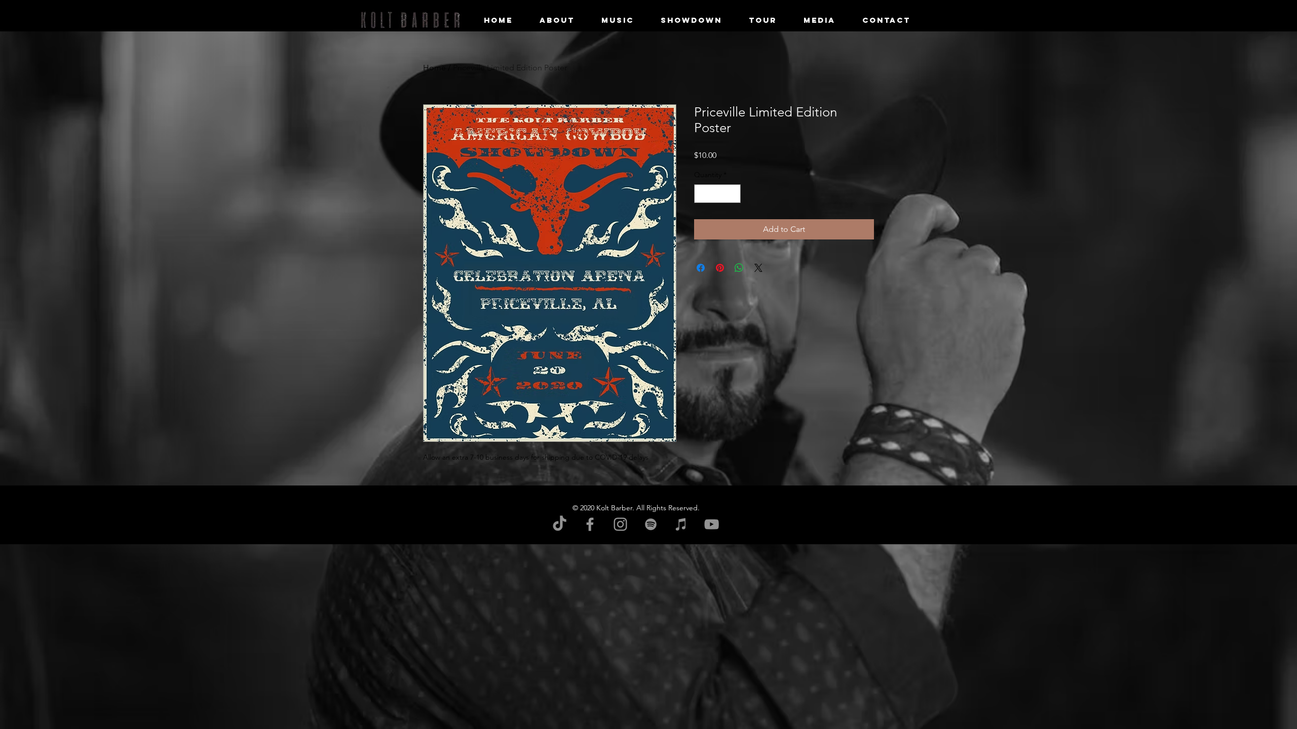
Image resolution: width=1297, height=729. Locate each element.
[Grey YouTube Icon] (711, 524)
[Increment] (733, 193)
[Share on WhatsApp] (739, 268)
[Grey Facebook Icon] (590, 524)
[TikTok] (559, 524)
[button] (819, 20)
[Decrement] (702, 193)
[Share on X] (758, 268)
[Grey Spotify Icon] (651, 524)
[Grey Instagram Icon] (620, 524)
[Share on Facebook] (701, 268)
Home (434, 67)
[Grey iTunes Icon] (681, 524)
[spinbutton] (717, 193)
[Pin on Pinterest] (720, 268)
